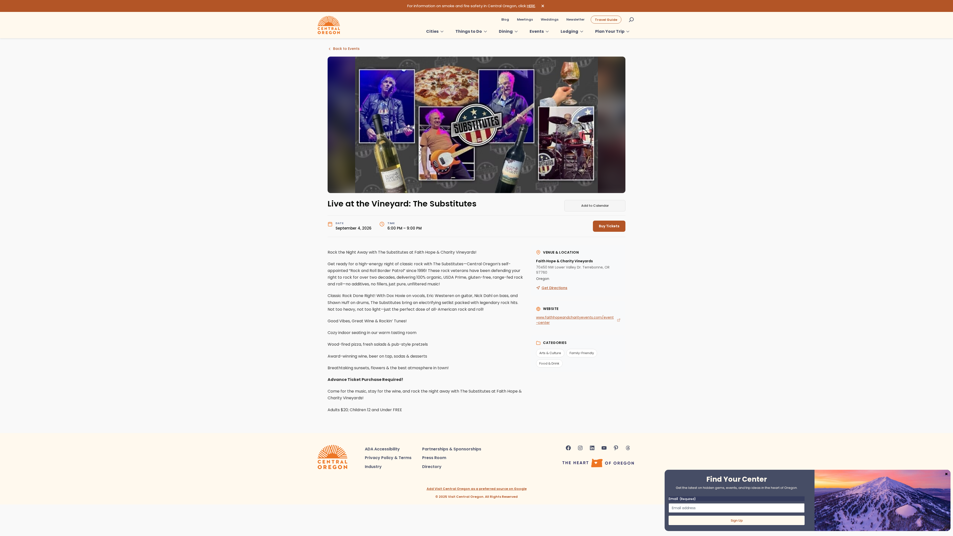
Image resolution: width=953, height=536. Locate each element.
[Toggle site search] (631, 20)
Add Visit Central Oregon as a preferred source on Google (477, 488)
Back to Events (346, 48)
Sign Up (737, 520)
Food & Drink (549, 363)
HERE (531, 5)
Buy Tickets (609, 226)
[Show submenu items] (442, 31)
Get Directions (554, 287)
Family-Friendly (582, 353)
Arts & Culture (550, 353)
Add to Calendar (595, 205)
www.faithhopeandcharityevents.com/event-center (575, 320)
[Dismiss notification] (543, 6)
